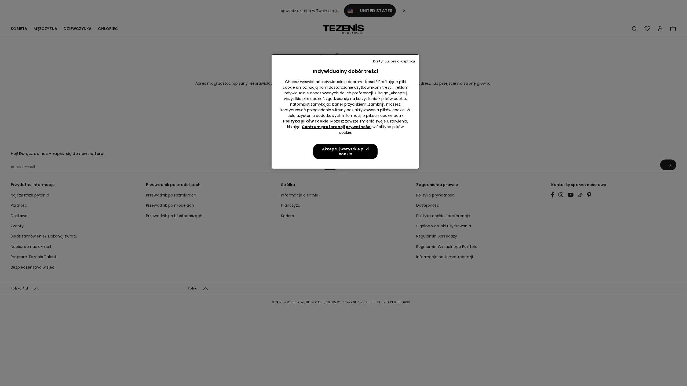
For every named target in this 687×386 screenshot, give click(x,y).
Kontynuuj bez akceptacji (394, 61)
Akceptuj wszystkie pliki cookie (345, 151)
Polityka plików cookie (305, 121)
